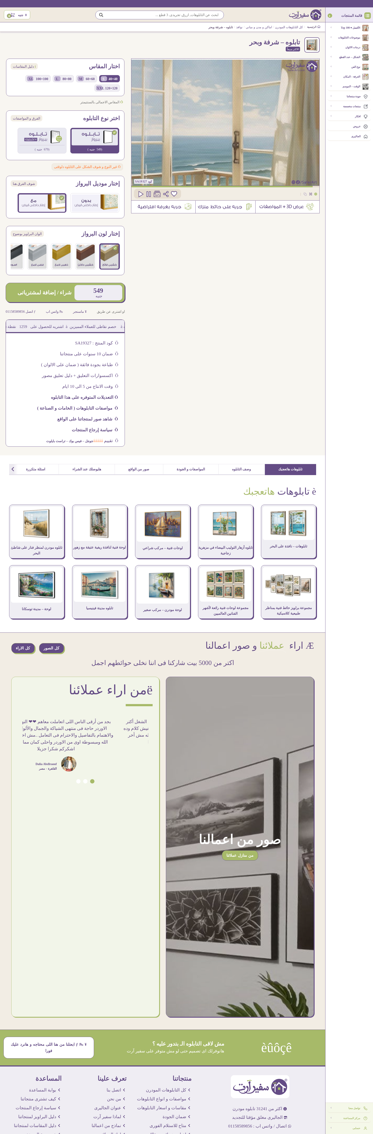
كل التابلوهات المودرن (289, 27)
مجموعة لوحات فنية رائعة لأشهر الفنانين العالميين (226, 610)
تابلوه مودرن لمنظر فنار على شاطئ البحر (36, 550)
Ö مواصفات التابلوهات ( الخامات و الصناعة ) (77, 408)
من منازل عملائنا (240, 855)
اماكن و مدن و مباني (259, 27)
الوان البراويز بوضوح (27, 234)
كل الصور (51, 648)
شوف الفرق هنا (24, 184)
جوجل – (87, 441)
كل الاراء (23, 648)
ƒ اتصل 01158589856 (21, 311)
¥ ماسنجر (80, 311)
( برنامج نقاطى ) (25, 326)
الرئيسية (312, 26)
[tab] (290, 469)
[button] (92, 781)
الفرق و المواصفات (26, 118)
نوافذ (239, 27)
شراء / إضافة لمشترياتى (45, 292)
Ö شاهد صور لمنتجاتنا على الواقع (87, 418)
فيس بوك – (73, 441)
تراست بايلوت (55, 441)
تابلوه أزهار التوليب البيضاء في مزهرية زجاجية (225, 550)
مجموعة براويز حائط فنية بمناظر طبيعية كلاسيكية (288, 610)
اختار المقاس (104, 66)
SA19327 (141, 181)
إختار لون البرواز (101, 234)
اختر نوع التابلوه (101, 118)
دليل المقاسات (24, 66)
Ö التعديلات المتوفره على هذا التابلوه (84, 397)
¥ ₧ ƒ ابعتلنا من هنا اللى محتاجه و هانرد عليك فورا (49, 1047)
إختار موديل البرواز (98, 183)
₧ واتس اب (54, 311)
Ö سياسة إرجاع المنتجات (95, 429)
